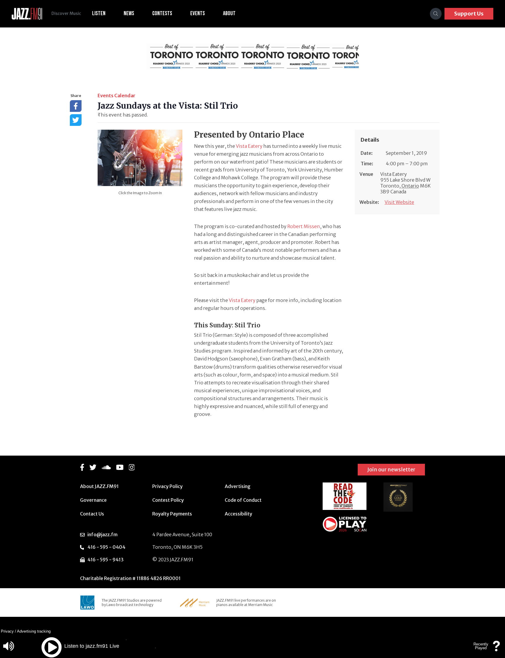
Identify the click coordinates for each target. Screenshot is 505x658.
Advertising (237, 486)
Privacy (7, 631)
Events (197, 13)
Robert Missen (303, 226)
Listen (99, 13)
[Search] (436, 14)
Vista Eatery (249, 146)
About (229, 13)
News (129, 13)
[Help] (496, 649)
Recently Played (480, 646)
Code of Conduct (243, 500)
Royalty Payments (172, 514)
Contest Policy (168, 500)
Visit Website (399, 202)
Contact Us (92, 514)
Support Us (469, 13)
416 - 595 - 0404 (106, 547)
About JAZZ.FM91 (99, 486)
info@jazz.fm (102, 534)
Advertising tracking (34, 631)
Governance (93, 500)
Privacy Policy (167, 486)
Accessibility (238, 514)
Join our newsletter (391, 469)
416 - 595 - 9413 (105, 559)
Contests (162, 13)
